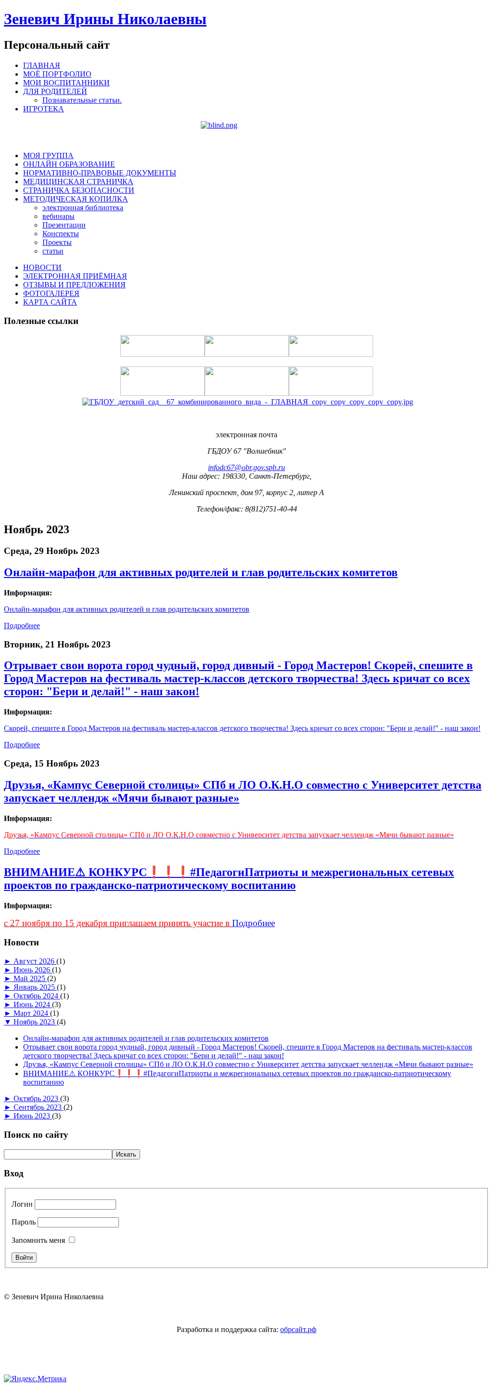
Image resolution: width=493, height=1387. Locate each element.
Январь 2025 (35, 987)
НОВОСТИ (42, 267)
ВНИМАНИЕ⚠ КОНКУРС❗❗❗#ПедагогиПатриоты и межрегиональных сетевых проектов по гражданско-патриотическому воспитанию (229, 878)
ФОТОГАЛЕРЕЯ (51, 293)
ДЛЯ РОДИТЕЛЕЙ (55, 91)
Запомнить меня (38, 1240)
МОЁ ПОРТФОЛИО (57, 74)
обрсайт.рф (298, 1329)
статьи (53, 251)
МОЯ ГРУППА (48, 155)
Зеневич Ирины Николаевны (105, 18)
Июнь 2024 (32, 1004)
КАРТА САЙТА (50, 302)
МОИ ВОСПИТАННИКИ (66, 83)
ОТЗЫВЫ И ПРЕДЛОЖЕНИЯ (74, 285)
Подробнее (22, 625)
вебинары (58, 216)
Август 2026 (34, 961)
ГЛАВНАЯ (41, 65)
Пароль (24, 1222)
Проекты (57, 242)
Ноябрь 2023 (35, 1022)
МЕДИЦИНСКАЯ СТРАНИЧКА (78, 181)
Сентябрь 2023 (38, 1107)
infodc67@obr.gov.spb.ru (246, 467)
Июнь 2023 (32, 1116)
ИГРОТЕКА (43, 109)
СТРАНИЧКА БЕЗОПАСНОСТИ (78, 190)
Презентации (64, 225)
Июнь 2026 (32, 970)
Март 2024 (31, 1013)
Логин (22, 1204)
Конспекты (60, 233)
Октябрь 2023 (36, 1098)
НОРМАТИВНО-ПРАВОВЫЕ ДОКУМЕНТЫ (99, 173)
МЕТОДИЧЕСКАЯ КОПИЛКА (75, 199)
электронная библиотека (82, 207)
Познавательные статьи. (82, 100)
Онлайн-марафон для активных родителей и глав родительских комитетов (201, 572)
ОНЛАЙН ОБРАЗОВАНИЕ (69, 164)
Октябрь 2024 (36, 996)
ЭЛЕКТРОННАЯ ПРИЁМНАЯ (75, 276)
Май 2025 (30, 978)
